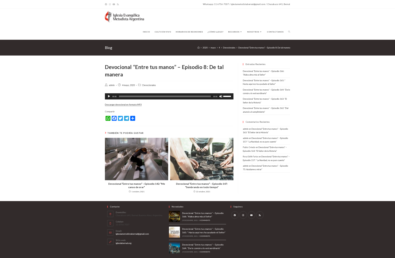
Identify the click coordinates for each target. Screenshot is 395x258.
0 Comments (205, 220)
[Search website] (289, 32)
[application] (169, 96)
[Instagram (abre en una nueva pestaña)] (110, 4)
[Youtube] (251, 215)
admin (112, 85)
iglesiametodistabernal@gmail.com (132, 233)
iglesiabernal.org (123, 243)
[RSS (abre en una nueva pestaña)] (118, 4)
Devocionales (149, 85)
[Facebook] (235, 215)
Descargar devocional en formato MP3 (123, 104)
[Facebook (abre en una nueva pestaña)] (106, 4)
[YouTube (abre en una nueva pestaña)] (114, 4)
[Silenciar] (220, 96)
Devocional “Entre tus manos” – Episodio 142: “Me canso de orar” (136, 185)
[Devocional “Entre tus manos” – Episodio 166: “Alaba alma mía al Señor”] (174, 216)
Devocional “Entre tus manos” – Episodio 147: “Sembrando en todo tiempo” (202, 185)
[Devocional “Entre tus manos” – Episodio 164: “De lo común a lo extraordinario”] (174, 247)
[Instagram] (243, 215)
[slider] (227, 96)
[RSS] (260, 215)
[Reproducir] (108, 96)
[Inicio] (199, 47)
